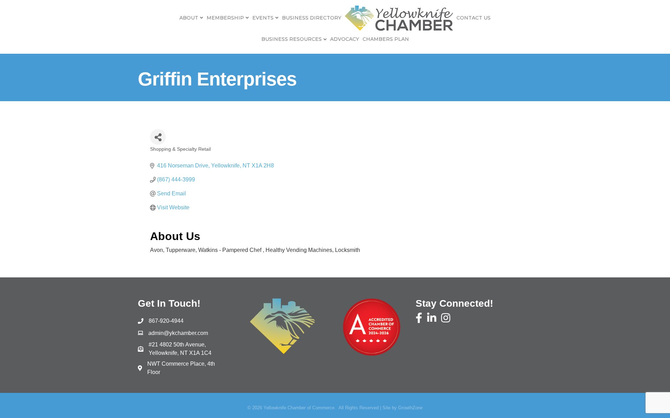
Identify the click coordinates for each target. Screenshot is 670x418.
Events (263, 18)
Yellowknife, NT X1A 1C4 (180, 349)
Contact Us (473, 18)
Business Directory (311, 18)
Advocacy (344, 39)
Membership (225, 18)
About (188, 18)
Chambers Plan (386, 39)
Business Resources (291, 39)
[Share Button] (158, 137)
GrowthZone (410, 407)
